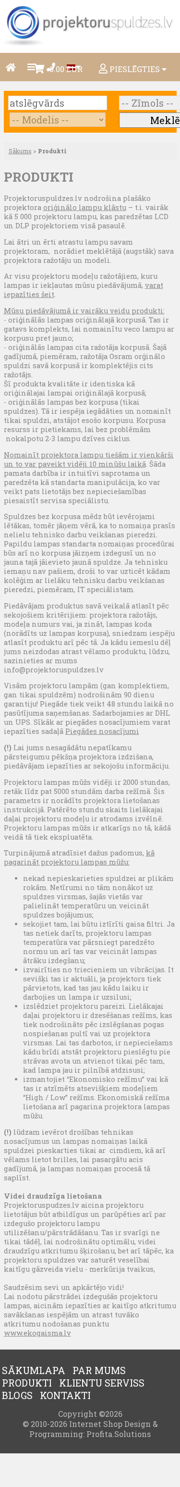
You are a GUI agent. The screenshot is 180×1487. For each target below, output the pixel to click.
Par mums (99, 1370)
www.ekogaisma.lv (37, 1333)
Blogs (17, 1395)
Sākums (20, 151)
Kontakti (65, 1395)
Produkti (27, 1382)
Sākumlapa (33, 1370)
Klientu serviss (101, 1382)
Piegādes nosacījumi (102, 731)
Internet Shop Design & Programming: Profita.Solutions (93, 1429)
